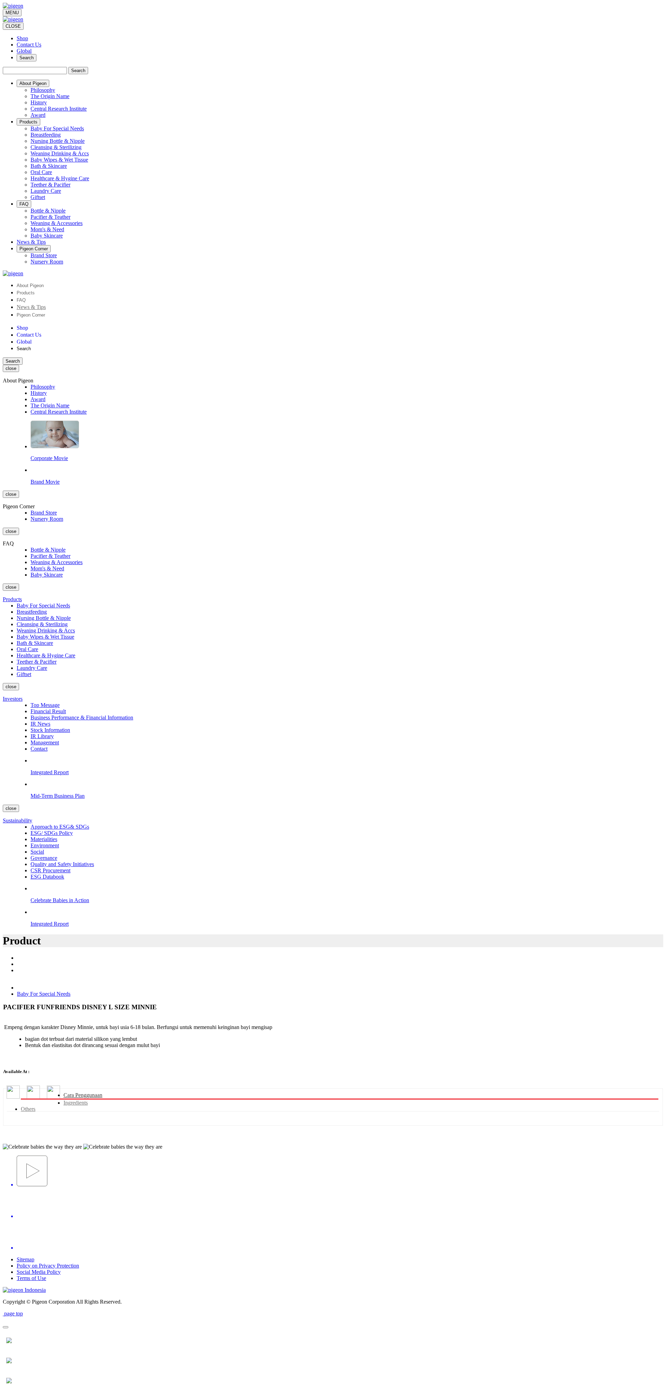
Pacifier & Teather (50, 217)
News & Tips (31, 307)
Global (24, 51)
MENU (12, 12)
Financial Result (48, 711)
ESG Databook (47, 877)
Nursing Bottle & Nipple (58, 141)
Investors (13, 699)
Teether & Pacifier (50, 185)
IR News (40, 724)
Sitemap (25, 1259)
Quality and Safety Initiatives (62, 864)
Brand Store (44, 255)
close (11, 368)
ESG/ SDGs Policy (52, 833)
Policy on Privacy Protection (48, 1266)
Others (28, 1109)
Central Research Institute (59, 109)
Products (26, 292)
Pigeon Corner (31, 315)
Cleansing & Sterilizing (56, 147)
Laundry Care (46, 191)
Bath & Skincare (49, 166)
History (39, 102)
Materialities (44, 839)
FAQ (21, 300)
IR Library (42, 736)
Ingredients (75, 1103)
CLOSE (13, 26)
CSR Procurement (50, 870)
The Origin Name (50, 96)
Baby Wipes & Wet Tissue (59, 160)
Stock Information (50, 730)
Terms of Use (31, 1278)
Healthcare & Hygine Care (60, 178)
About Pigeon (30, 285)
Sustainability (17, 820)
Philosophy (43, 90)
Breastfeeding (46, 135)
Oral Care (41, 172)
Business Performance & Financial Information (82, 717)
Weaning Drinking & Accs (60, 153)
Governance (44, 858)
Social (37, 852)
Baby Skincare (47, 236)
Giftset (38, 197)
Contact (39, 749)
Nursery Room (47, 262)
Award (38, 115)
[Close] (5, 1327)
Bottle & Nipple (48, 211)
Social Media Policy (39, 1272)
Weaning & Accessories (57, 223)
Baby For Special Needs (57, 128)
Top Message (45, 705)
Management (45, 742)
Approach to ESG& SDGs (60, 827)
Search (26, 57)
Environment (45, 845)
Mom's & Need (47, 229)
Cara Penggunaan (82, 1095)
